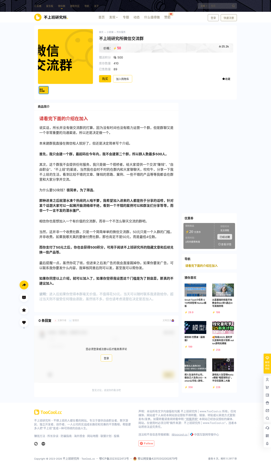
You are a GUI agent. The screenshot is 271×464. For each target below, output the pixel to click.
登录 (213, 17)
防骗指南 (66, 436)
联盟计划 (106, 436)
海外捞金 (79, 436)
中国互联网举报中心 (206, 434)
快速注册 (229, 17)
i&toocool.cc (180, 434)
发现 (112, 17)
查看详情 (226, 244)
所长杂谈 (52, 436)
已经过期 (225, 236)
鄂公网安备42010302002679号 (158, 458)
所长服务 (121, 32)
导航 (86, 5)
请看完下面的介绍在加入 (201, 266)
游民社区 (75, 5)
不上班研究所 (70, 458)
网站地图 (92, 436)
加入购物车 (122, 78)
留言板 (49, 5)
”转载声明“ (191, 419)
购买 (105, 79)
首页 (101, 32)
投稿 (116, 436)
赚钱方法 (39, 436)
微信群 (61, 5)
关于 (96, 5)
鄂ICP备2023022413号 (114, 458)
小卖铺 (37, 5)
